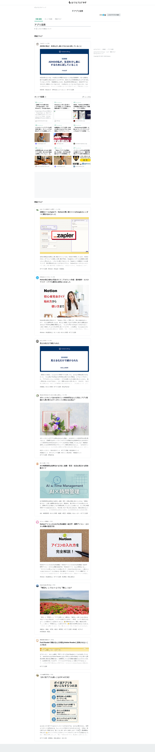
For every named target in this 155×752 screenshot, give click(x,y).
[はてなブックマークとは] (45, 97)
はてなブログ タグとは (99, 52)
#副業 (59, 513)
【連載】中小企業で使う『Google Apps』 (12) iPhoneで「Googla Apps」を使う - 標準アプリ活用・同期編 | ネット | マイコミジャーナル (43, 106)
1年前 (48, 463)
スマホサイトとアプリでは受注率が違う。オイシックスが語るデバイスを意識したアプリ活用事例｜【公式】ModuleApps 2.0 (43, 129)
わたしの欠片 (43, 340)
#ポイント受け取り (66, 452)
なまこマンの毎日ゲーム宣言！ (47, 209)
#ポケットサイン (45, 450)
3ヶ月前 (58, 209)
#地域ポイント (77, 452)
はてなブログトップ (98, 53)
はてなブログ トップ (41, 7)
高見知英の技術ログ (45, 639)
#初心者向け (71, 577)
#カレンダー (76, 513)
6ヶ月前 (65, 395)
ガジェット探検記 (44, 521)
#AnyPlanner (65, 387)
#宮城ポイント (44, 452)
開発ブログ (112, 52)
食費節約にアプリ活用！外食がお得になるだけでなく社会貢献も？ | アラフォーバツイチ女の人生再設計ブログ (62, 129)
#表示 (56, 629)
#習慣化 (42, 387)
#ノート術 (57, 332)
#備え (47, 629)
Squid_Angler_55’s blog (45, 585)
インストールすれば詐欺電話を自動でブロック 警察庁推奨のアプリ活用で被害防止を (82, 151)
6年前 (52, 639)
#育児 (64, 513)
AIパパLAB (42, 463)
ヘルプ (107, 52)
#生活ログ (48, 89)
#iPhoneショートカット (59, 89)
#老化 (48, 631)
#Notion (50, 269)
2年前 (53, 585)
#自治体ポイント (74, 450)
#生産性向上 (49, 332)
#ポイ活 (64, 738)
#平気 (51, 629)
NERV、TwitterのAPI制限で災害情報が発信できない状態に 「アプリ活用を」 (82, 106)
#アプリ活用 (70, 89)
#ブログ (80, 629)
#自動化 (61, 269)
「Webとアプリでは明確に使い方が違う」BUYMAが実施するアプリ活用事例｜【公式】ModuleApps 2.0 (62, 152)
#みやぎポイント (55, 450)
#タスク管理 (64, 332)
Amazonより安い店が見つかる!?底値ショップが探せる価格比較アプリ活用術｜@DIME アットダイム (62, 106)
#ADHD (42, 89)
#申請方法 (51, 455)
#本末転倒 (43, 631)
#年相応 (75, 629)
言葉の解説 (39, 19)
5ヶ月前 (53, 277)
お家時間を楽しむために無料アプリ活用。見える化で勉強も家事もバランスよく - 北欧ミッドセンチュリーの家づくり (43, 152)
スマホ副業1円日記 (44, 674)
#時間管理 (46, 513)
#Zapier (56, 269)
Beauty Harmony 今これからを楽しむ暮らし (51, 395)
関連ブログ (58, 19)
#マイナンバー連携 (54, 452)
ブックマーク (39, 102)
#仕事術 (64, 577)
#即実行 (61, 629)
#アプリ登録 (64, 450)
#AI (41, 513)
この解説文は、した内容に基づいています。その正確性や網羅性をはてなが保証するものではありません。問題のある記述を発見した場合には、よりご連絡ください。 (42, 29)
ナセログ (42, 43)
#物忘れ (42, 629)
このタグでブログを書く (114, 14)
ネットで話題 (48, 19)
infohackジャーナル (45, 277)
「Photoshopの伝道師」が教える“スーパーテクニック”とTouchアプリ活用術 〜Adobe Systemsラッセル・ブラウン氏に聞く (82, 129)
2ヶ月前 (47, 43)
